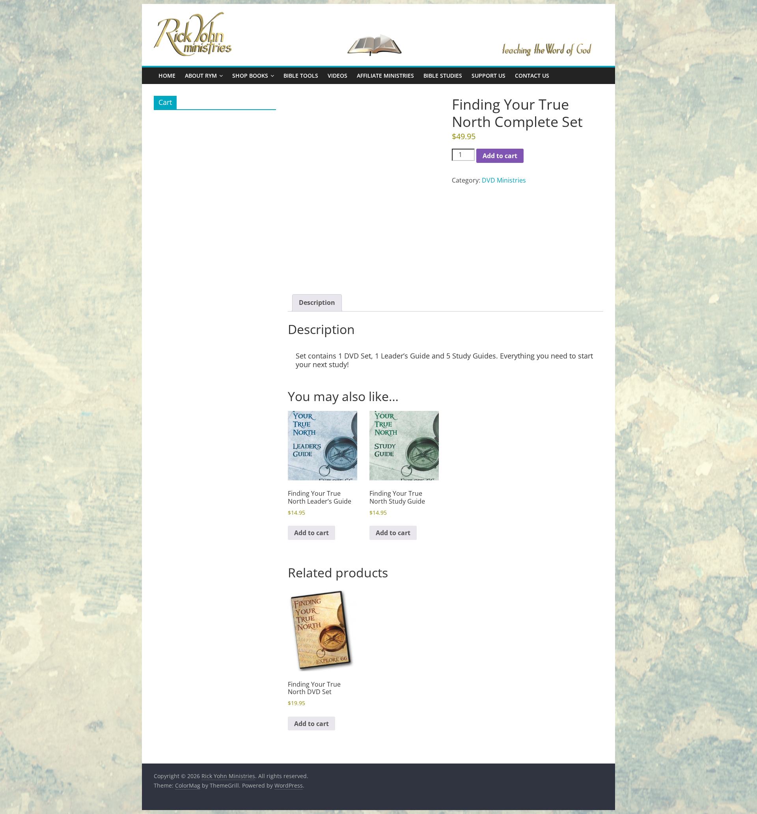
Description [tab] (317, 302)
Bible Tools (300, 75)
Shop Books (250, 75)
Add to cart (500, 155)
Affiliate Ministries (385, 75)
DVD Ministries (504, 180)
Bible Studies (442, 75)
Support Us (488, 75)
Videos (337, 75)
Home (166, 75)
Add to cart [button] (311, 532)
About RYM (201, 75)
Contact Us (532, 75)
